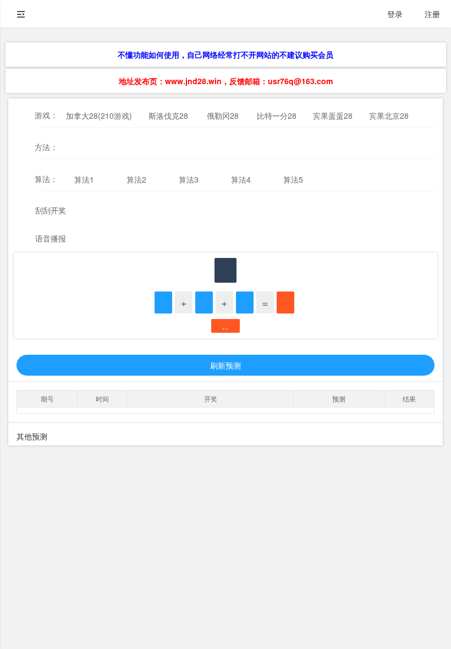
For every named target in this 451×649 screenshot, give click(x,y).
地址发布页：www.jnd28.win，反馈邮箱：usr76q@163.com (226, 80)
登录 (395, 13)
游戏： (46, 114)
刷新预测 (225, 365)
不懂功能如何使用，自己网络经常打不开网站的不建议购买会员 (225, 54)
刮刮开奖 (50, 210)
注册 (432, 13)
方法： (46, 146)
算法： (46, 178)
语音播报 (50, 238)
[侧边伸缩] (20, 14)
